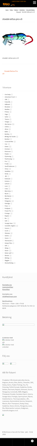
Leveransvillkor (7, 287)
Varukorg (29, 440)
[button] (34, 2)
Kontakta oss (7, 285)
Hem (7, 10)
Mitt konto (6, 442)
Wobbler (22, 10)
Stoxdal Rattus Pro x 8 (10, 72)
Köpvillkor (6, 289)
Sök (18, 442)
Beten (16, 10)
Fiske (11, 10)
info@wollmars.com (9, 296)
